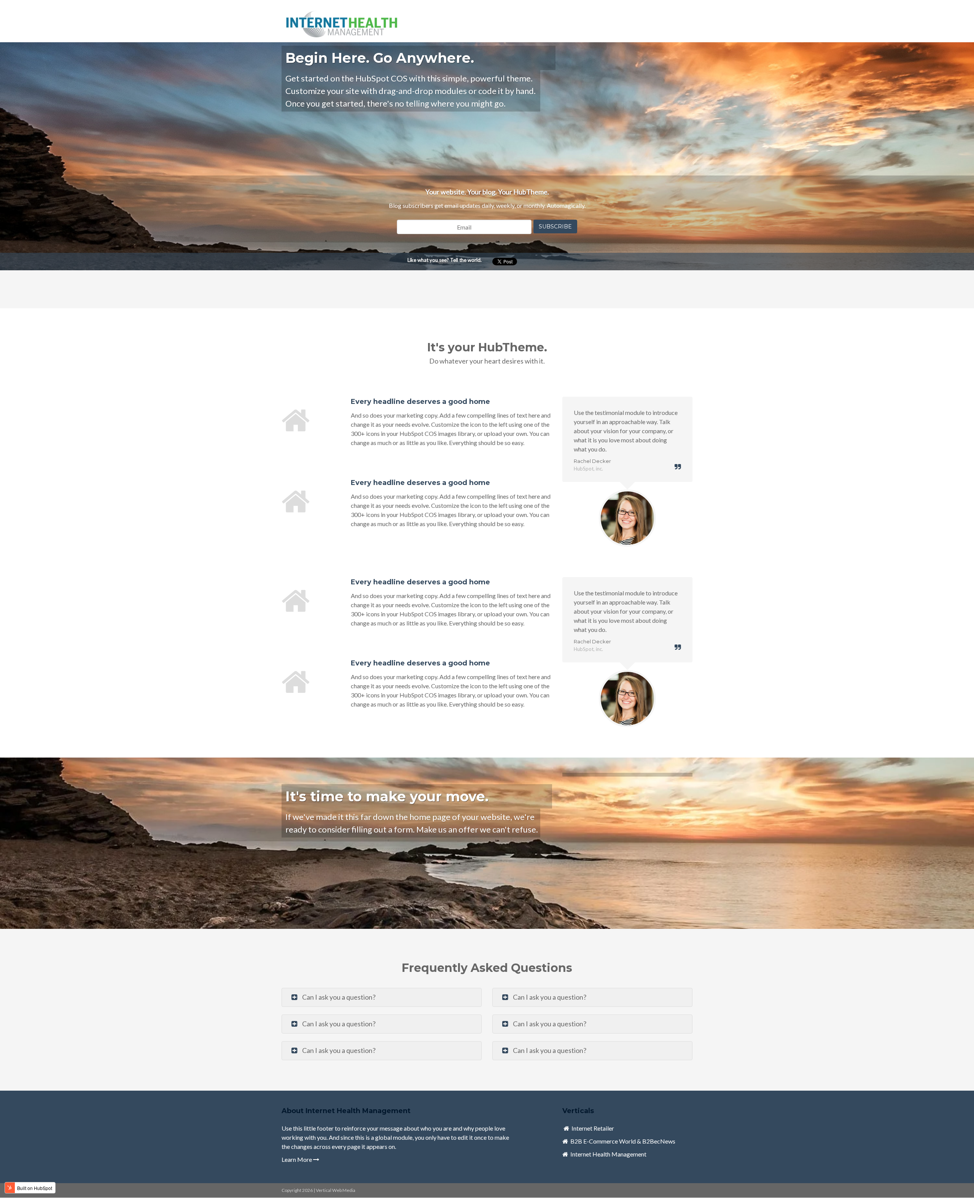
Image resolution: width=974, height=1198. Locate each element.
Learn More (297, 1159)
